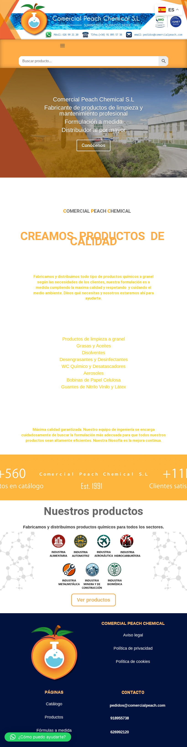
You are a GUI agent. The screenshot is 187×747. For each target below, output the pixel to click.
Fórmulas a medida (54, 730)
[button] (38, 737)
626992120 (119, 732)
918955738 (119, 718)
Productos (54, 717)
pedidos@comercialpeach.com (137, 705)
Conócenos (93, 145)
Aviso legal (133, 635)
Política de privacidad (133, 648)
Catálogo (54, 704)
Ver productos (93, 600)
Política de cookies (133, 661)
